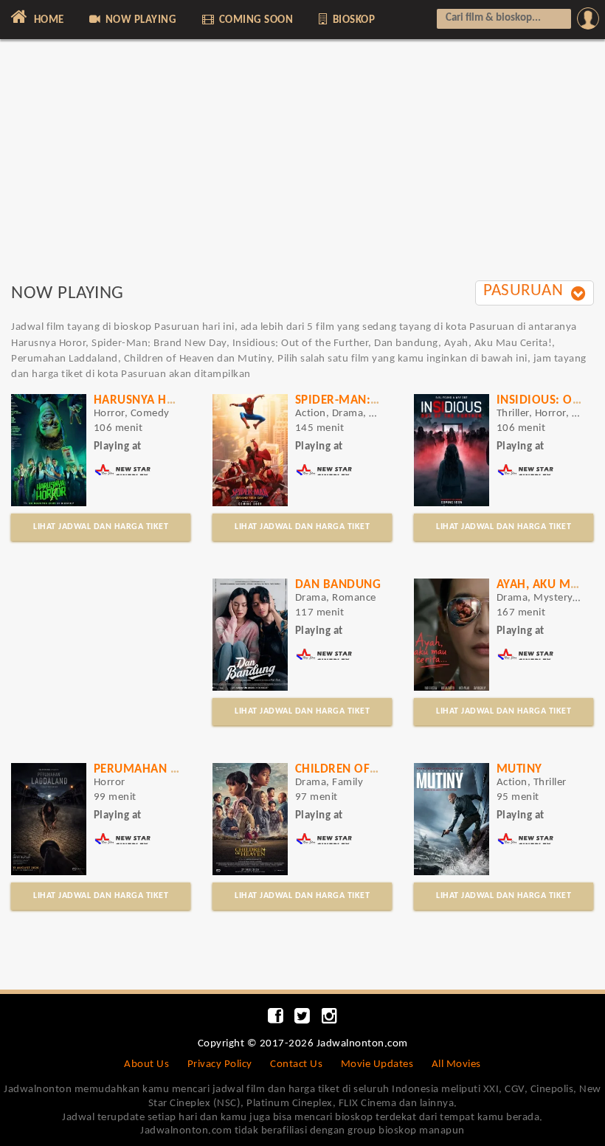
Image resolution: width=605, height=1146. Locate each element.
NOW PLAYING (139, 20)
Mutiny (519, 769)
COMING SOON (254, 20)
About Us (146, 1064)
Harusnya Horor (147, 400)
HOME (47, 20)
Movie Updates (377, 1064)
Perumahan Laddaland (166, 769)
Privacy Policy (219, 1064)
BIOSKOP (352, 20)
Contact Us (296, 1064)
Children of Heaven (356, 769)
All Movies (456, 1064)
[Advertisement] (302, 168)
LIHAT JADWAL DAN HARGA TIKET (100, 526)
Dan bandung (338, 585)
